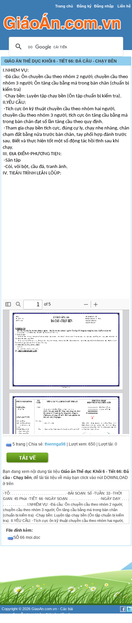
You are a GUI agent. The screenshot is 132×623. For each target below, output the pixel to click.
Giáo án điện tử (57, 615)
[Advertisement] (66, 248)
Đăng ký (84, 6)
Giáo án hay (11, 620)
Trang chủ (64, 6)
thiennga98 (55, 444)
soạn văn (9, 615)
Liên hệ (124, 6)
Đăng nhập (104, 6)
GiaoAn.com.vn (44, 609)
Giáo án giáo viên (37, 620)
